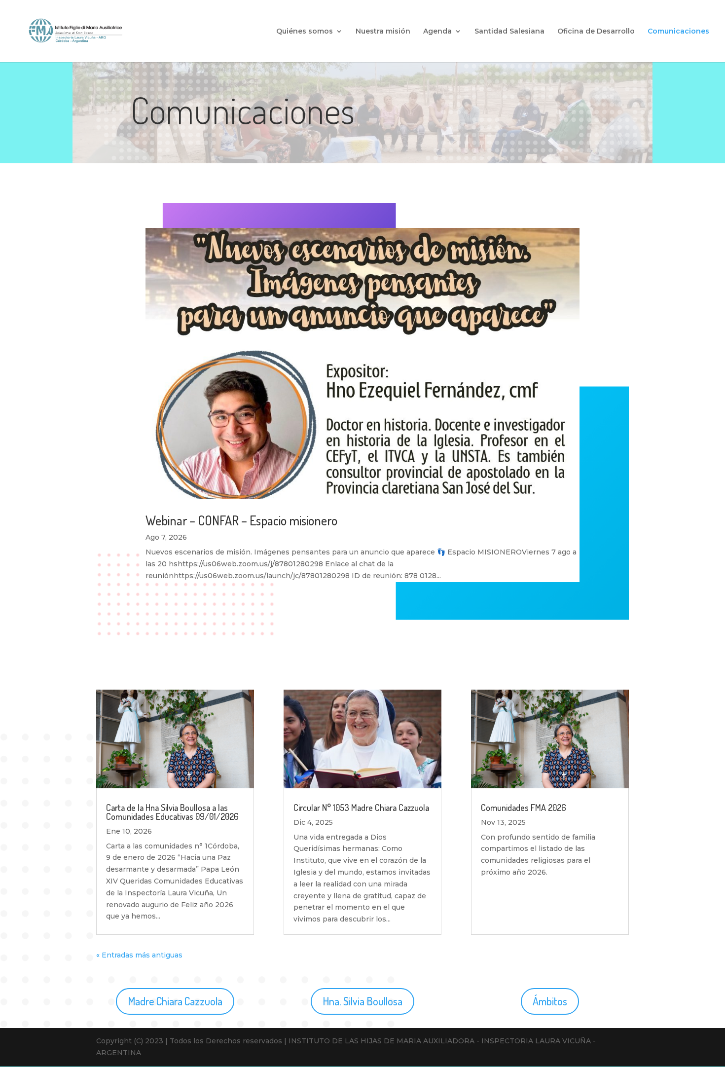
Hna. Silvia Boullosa (362, 1001)
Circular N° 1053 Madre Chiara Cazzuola (361, 807)
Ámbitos (550, 1001)
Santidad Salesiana (509, 32)
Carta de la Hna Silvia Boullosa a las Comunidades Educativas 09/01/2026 (172, 812)
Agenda (437, 32)
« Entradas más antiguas (139, 955)
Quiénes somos (304, 32)
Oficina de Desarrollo (596, 32)
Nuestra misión (383, 32)
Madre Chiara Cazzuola (175, 1001)
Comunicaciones (678, 32)
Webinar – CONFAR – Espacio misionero (241, 520)
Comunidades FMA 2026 (523, 807)
